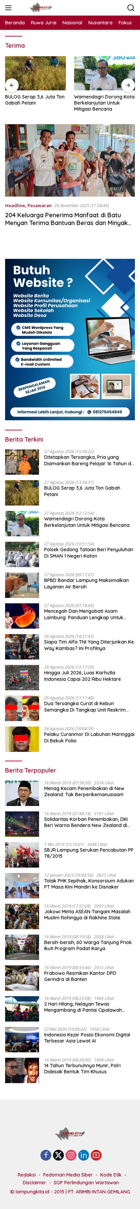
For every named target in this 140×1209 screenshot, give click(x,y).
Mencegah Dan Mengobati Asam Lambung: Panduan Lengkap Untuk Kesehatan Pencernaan (83, 614)
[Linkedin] (83, 1156)
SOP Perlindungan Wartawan (86, 1183)
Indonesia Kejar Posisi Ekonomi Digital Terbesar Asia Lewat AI (87, 1038)
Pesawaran (40, 205)
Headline (15, 205)
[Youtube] (96, 1156)
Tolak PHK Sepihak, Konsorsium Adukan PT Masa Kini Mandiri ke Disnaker (89, 884)
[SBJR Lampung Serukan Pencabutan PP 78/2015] (22, 855)
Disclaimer (34, 1183)
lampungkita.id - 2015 (40, 1192)
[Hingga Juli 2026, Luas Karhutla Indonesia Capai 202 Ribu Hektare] (22, 677)
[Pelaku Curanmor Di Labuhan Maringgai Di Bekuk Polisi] (22, 739)
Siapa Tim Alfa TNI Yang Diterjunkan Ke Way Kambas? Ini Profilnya (89, 645)
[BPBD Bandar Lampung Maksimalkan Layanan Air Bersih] (22, 585)
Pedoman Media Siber (68, 1175)
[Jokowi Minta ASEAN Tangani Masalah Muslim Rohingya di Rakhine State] (22, 916)
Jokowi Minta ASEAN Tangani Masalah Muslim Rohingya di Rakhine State (87, 915)
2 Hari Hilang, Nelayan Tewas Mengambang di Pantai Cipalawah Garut (83, 1007)
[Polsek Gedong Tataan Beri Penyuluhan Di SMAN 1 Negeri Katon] (22, 554)
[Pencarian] (131, 8)
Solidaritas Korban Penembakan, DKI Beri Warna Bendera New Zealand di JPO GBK (86, 822)
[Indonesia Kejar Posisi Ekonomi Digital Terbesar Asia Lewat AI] (22, 1039)
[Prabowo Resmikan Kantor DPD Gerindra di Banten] (22, 978)
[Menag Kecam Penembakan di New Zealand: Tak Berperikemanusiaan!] (22, 793)
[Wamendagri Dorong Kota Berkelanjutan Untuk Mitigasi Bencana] (104, 73)
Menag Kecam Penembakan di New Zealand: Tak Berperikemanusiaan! (84, 791)
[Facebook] (45, 1156)
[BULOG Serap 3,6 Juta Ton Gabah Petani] (35, 73)
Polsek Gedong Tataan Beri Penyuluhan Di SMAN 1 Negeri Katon (88, 552)
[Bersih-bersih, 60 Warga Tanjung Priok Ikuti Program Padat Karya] (22, 947)
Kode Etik (111, 1175)
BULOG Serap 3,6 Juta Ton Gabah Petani (35, 100)
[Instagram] (71, 1156)
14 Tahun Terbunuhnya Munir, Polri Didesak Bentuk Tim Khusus (82, 1068)
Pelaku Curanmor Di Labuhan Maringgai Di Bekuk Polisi (89, 737)
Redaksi (27, 1175)
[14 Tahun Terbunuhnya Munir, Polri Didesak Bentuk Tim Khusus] (22, 1070)
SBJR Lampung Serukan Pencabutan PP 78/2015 (89, 853)
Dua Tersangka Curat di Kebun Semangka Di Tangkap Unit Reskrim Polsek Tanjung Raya (85, 706)
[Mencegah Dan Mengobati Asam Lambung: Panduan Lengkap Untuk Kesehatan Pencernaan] (22, 616)
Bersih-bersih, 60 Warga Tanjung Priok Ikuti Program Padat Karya (88, 945)
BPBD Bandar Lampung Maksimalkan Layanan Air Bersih (86, 583)
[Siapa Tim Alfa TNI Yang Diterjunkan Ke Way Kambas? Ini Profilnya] (22, 646)
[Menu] (9, 8)
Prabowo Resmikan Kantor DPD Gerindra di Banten (80, 976)
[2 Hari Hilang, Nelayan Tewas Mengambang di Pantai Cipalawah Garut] (22, 1009)
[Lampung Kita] (40, 8)
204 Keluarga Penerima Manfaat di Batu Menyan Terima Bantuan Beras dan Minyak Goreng (66, 223)
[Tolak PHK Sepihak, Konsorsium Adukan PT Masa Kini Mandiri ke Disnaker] (22, 885)
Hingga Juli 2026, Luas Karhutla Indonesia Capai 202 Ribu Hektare (82, 676)
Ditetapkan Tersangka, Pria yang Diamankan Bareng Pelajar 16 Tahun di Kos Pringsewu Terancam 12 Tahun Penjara (88, 460)
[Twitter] (58, 1156)
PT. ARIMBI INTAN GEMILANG (99, 1192)
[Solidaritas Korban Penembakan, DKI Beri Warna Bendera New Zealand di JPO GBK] (22, 824)
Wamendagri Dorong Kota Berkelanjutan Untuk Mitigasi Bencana (104, 103)
